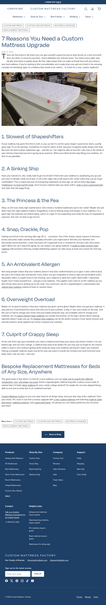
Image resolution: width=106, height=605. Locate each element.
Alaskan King (34, 474)
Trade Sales (58, 480)
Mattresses (18, 17)
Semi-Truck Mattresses (14, 474)
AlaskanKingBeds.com (59, 560)
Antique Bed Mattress (14, 458)
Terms (95, 597)
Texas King (33, 464)
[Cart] (99, 9)
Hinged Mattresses (13, 485)
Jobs (55, 474)
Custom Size (34, 458)
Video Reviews (59, 469)
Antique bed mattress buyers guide (38, 513)
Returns (88, 597)
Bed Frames (57, 17)
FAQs (79, 458)
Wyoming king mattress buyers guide (39, 521)
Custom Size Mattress (39, 25)
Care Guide (82, 474)
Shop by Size (37, 17)
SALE (58, 2)
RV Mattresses (11, 464)
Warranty (80, 469)
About (88, 17)
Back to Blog (55, 434)
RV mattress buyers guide (37, 529)
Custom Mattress (12, 25)
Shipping (80, 464)
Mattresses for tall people (39, 544)
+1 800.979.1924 (12, 522)
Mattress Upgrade (65, 25)
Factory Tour (58, 458)
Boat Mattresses (12, 469)
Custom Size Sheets (13, 491)
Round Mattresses (13, 480)
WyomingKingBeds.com (37, 560)
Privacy (79, 597)
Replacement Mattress (16, 30)
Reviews (56, 464)
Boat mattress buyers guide (38, 537)
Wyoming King (35, 469)
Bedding (74, 17)
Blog (55, 485)
